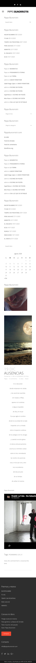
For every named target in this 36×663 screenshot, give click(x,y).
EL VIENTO (7, 239)
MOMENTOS (14, 69)
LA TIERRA (13, 76)
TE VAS (6, 38)
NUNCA (6, 231)
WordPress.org (8, 148)
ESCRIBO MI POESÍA (16, 87)
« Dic (5, 278)
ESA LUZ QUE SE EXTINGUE (18, 102)
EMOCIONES (8, 235)
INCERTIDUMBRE (9, 34)
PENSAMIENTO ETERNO (17, 72)
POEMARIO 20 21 (16, 555)
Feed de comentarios (10, 144)
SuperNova (7, 95)
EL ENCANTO (8, 53)
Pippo (6, 379)
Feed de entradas (9, 141)
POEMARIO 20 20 (21, 376)
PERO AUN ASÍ (8, 46)
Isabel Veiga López (9, 83)
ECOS (5, 57)
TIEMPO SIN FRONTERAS (12, 42)
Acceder (6, 137)
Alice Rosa (7, 98)
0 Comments (13, 379)
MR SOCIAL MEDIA (26, 662)
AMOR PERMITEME (16, 80)
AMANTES (7, 49)
